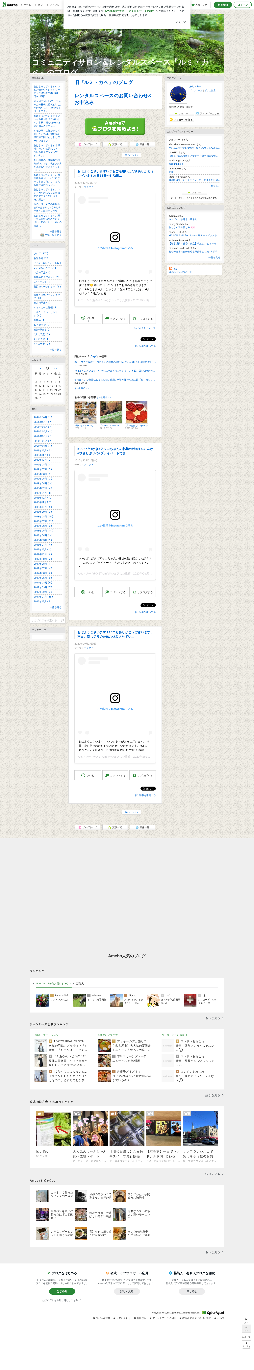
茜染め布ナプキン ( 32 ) (46, 277)
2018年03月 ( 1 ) (43, 540)
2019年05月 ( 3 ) (43, 478)
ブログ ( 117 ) (41, 253)
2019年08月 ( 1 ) (43, 464)
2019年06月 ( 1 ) (43, 474)
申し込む (192, 1291)
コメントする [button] (118, 318)
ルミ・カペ (85, 300)
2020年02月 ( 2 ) (43, 440)
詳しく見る (126, 1291)
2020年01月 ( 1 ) (43, 445)
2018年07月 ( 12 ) (43, 521)
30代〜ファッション (47, 1035)
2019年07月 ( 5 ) (43, 469)
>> (55, 368)
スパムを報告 (103, 1318)
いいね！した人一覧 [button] (145, 328)
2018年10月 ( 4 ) (43, 506)
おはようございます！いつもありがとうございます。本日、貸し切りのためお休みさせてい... (115, 370)
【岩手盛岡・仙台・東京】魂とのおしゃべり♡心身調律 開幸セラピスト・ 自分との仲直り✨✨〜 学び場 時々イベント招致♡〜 (194, 243)
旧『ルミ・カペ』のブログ (103, 82)
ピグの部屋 (210, 90)
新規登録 (223, 4)
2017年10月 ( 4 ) (43, 554)
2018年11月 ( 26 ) (43, 502)
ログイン (243, 4)
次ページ (131, 154)
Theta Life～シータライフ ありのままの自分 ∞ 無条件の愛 (194, 179)
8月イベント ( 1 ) (43, 281)
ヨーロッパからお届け (174, 1035)
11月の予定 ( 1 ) (42, 302)
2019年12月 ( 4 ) (43, 450)
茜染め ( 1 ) (39, 320)
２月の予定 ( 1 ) (42, 272)
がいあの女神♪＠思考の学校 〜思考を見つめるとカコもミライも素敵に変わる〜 (194, 147)
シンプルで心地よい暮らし (183, 219)
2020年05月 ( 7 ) (43, 426)
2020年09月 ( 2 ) (43, 422)
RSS (175, 268)
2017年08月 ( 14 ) (43, 563)
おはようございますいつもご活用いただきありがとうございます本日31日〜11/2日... (47, 91)
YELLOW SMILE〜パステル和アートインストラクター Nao (194, 235)
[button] (246, 1344)
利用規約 (141, 1318)
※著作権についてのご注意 (180, 272)
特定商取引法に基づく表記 (196, 1318)
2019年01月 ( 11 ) (43, 492)
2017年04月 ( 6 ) (43, 582)
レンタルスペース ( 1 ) (45, 267)
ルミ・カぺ (195, 86)
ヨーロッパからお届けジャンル (54, 983)
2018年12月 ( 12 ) (43, 497)
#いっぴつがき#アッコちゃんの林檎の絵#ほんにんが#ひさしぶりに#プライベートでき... (115, 361)
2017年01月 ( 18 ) (43, 596)
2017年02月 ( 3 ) (43, 591)
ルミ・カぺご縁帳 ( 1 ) (45, 307)
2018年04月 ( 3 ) (43, 535)
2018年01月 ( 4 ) (43, 544)
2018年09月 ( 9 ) (43, 511)
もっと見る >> (81, 388)
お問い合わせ (123, 1318)
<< (40, 368)
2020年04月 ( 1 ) (43, 431)
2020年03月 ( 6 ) (43, 436)
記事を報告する (147, 345)
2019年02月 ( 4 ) (43, 488)
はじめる (62, 1291)
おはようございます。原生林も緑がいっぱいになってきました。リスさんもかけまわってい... (47, 179)
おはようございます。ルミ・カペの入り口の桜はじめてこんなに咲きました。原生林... (47, 194)
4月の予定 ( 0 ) (42, 334)
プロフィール (195, 90)
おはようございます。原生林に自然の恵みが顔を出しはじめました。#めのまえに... (48, 220)
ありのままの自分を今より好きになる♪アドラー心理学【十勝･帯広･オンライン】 (194, 251)
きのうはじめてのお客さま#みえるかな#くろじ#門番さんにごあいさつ (47, 207)
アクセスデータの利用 (164, 1318)
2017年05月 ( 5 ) (43, 577)
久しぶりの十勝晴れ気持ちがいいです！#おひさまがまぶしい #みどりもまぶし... (48, 165)
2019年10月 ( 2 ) (43, 459)
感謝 (171, 171)
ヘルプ (220, 1318)
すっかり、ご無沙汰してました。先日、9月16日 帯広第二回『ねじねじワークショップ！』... (115, 379)
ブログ (87, 186)
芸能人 (80, 983)
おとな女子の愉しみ (182, 227)
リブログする (145, 318)
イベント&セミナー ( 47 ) (47, 262)
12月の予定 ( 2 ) (42, 324)
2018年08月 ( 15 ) (43, 516)
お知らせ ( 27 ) (41, 258)
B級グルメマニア (108, 1035)
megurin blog (176, 163)
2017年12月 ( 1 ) (42, 549)
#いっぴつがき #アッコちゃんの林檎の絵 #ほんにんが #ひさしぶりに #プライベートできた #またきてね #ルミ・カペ (115, 562)
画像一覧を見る (53, 234)
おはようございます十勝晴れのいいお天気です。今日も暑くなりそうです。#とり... (47, 150)
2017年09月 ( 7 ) (43, 558)
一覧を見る (214, 185)
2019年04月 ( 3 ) (43, 483)
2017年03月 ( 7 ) (43, 587)
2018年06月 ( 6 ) (43, 525)
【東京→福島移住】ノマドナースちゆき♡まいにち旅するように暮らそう (194, 155)
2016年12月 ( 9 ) (42, 601)
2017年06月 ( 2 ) (43, 573)
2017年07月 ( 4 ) (43, 568)
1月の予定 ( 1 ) (41, 329)
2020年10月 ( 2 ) (43, 417)
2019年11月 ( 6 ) (42, 454)
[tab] (54, 983)
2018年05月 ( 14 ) (43, 530)
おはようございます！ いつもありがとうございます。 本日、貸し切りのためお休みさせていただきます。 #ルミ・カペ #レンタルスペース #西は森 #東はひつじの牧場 (114, 745)
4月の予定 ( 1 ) (41, 339)
